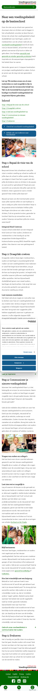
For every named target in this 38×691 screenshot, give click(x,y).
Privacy (21, 674)
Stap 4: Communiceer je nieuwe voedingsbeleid (13, 116)
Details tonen (28, 352)
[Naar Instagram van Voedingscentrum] (24, 681)
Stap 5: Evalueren (8, 121)
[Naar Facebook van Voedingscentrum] (13, 681)
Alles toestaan (19, 357)
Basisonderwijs (9, 7)
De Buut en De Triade (19, 522)
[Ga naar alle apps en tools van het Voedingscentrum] (32, 687)
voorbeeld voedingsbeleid (12, 45)
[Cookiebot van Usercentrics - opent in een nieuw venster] (28, 322)
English (15, 674)
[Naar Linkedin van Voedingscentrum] (19, 681)
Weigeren (19, 368)
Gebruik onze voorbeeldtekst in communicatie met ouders (14, 628)
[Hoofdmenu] (5, 687)
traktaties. (5, 574)
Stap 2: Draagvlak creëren (11, 108)
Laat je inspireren (9, 374)
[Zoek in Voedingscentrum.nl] (19, 687)
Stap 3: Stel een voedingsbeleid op (15, 112)
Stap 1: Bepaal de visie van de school (15, 105)
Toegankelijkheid (13, 677)
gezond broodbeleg (22, 571)
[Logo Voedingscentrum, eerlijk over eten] (19, 666)
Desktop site (25, 677)
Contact (8, 674)
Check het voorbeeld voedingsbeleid (20, 126)
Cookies (28, 674)
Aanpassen (18, 363)
